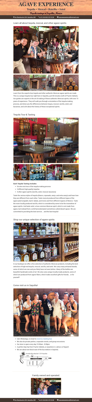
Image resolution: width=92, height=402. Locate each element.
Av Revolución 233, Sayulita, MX (25, 17)
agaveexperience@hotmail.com (68, 17)
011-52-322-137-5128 (47, 17)
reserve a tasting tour (44, 339)
